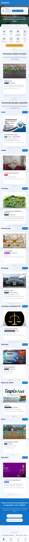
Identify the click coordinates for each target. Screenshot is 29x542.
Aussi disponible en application (15, 45)
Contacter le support (22, 535)
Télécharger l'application (8, 535)
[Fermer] (25, 11)
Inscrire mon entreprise (14, 515)
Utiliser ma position (18, 10)
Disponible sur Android (15, 520)
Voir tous (25, 112)
